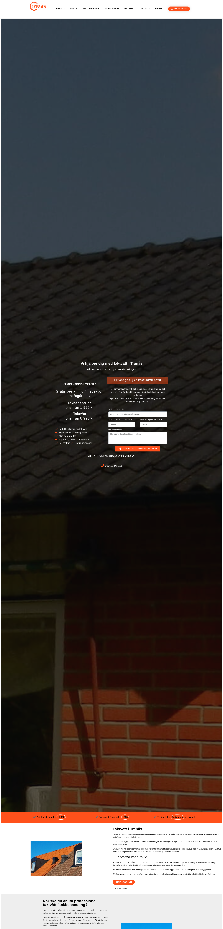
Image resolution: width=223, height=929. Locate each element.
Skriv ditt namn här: (116, 409)
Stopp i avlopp (112, 9)
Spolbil (74, 9)
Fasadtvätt (144, 9)
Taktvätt (128, 9)
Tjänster (60, 9)
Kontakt (159, 9)
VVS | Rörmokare (91, 9)
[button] (179, 9)
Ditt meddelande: (115, 430)
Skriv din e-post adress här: (151, 420)
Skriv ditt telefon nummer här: (120, 420)
